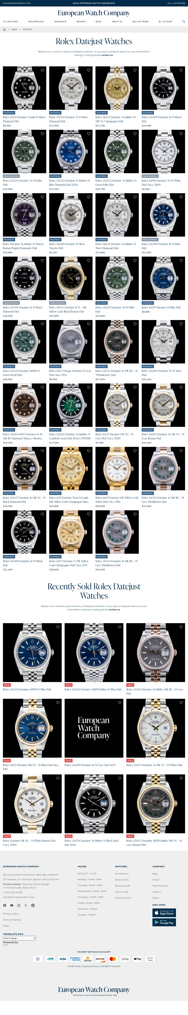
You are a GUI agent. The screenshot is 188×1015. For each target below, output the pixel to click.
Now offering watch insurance (94, 3)
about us (117, 21)
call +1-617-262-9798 (176, 3)
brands (81, 21)
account (167, 21)
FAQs (6, 926)
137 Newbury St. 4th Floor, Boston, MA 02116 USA (31, 879)
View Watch (25, 88)
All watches (121, 874)
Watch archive (123, 898)
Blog (154, 874)
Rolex (14, 29)
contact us (107, 55)
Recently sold (122, 886)
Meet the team (160, 886)
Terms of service (12, 920)
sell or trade (140, 21)
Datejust (27, 29)
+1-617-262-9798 (12, 892)
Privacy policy (11, 914)
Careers (156, 892)
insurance (60, 21)
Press (155, 898)
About (156, 880)
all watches (10, 21)
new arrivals (36, 21)
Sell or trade (122, 892)
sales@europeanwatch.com (16, 3)
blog (98, 21)
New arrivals (122, 880)
